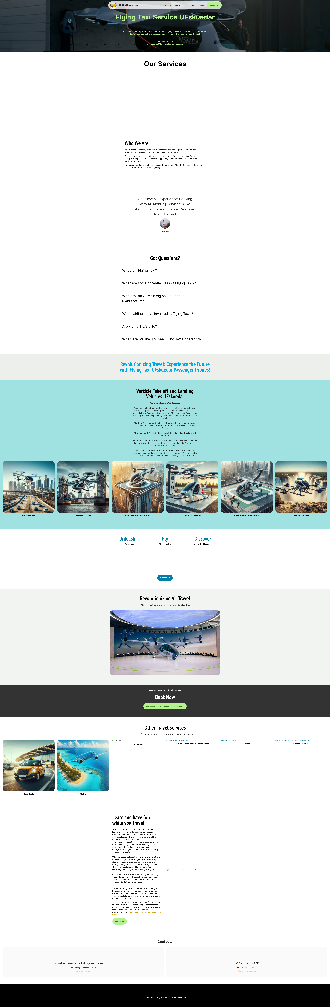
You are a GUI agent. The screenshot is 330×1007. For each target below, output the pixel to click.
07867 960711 (167, 41)
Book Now (214, 5)
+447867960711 (246, 963)
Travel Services (189, 5)
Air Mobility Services (128, 5)
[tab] (165, 270)
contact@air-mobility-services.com (83, 963)
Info (176, 5)
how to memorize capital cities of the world (136, 913)
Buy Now (119, 921)
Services (167, 5)
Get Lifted (165, 578)
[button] (165, 270)
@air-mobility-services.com (171, 44)
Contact (202, 5)
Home (159, 5)
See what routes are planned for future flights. (165, 706)
